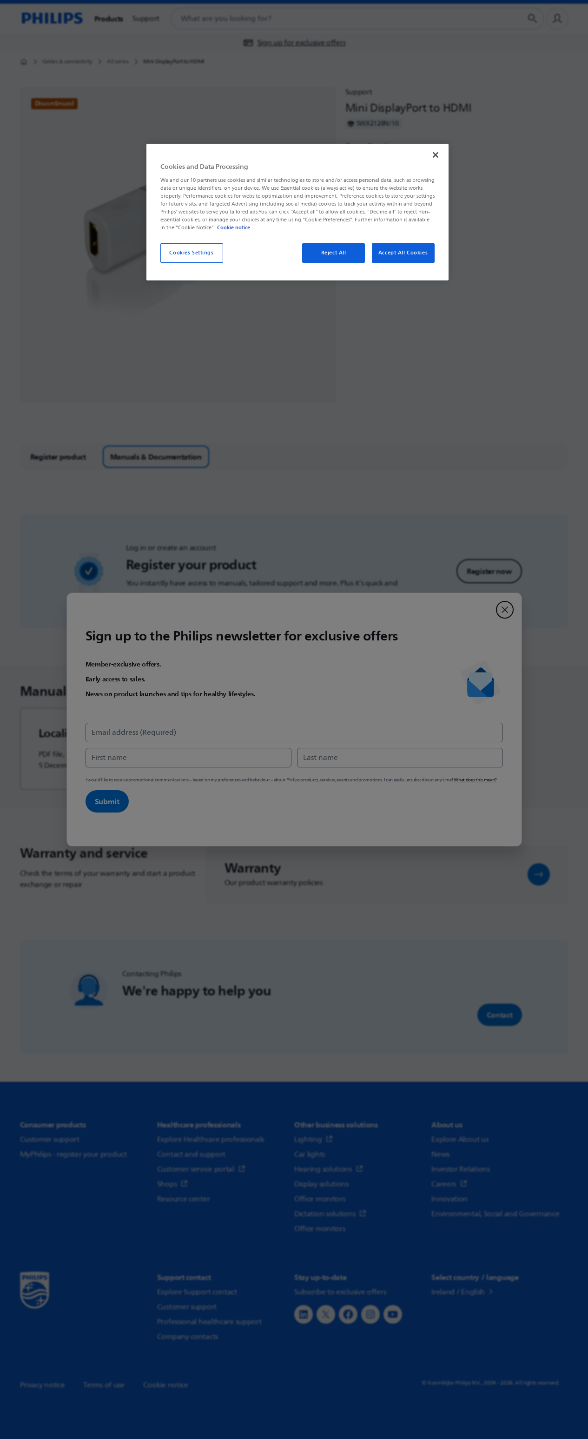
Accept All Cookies (403, 252)
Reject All (333, 252)
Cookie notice (233, 227)
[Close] (435, 155)
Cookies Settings (191, 252)
